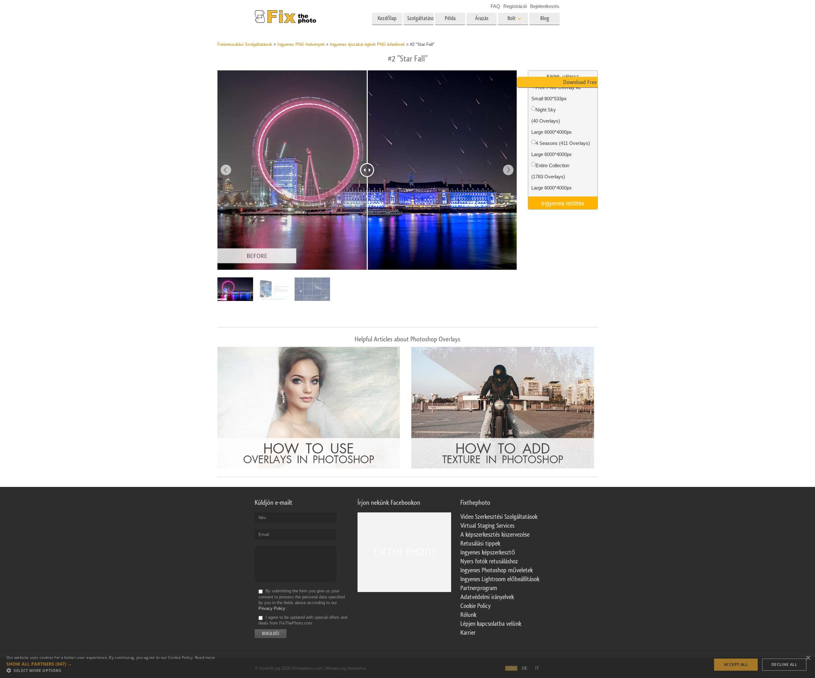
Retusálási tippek (480, 543)
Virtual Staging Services (487, 526)
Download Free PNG (585, 82)
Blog (544, 18)
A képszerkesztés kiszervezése (494, 535)
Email (264, 534)
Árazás (481, 18)
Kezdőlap (387, 18)
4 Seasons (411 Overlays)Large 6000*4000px (560, 148)
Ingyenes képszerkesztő (487, 552)
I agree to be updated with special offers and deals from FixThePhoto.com (303, 620)
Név (262, 517)
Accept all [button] (736, 664)
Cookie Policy (475, 606)
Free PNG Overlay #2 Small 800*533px (556, 93)
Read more (205, 657)
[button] (110, 664)
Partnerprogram (478, 588)
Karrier (468, 633)
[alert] (407, 664)
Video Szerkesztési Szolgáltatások (498, 517)
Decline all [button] (784, 664)
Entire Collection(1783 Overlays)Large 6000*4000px (551, 176)
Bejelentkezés (544, 6)
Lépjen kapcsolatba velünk (490, 624)
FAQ (495, 6)
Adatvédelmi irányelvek (487, 597)
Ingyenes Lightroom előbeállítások (499, 579)
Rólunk (468, 615)
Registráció (515, 6)
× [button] (807, 658)
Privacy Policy (272, 608)
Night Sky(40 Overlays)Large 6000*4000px (551, 121)
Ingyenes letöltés (562, 203)
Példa (450, 18)
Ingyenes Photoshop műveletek (496, 570)
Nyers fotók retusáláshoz (489, 561)
